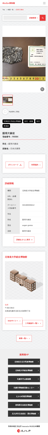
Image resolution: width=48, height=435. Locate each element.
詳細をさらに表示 (23, 240)
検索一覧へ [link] (23, 338)
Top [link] (3, 10)
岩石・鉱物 (28, 121)
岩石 (38, 121)
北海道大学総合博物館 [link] (24, 370)
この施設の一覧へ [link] (32, 323)
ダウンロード (13, 165)
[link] (8, 3)
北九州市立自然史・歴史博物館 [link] (24, 414)
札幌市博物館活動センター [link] (24, 388)
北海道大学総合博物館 (12, 121)
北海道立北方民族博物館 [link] (24, 362)
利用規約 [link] (34, 165)
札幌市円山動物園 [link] (24, 379)
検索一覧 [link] (11, 10)
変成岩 (6, 126)
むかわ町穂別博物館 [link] (24, 396)
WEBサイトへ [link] (13, 320)
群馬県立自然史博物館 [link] (24, 405)
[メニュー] (44, 3)
